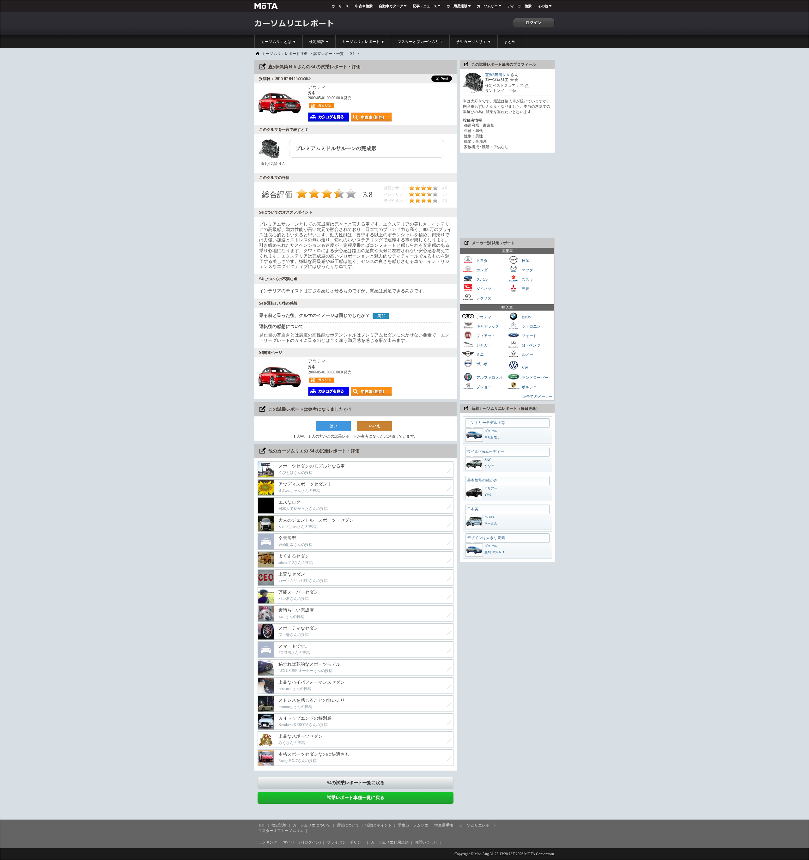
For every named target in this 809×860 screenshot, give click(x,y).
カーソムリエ (487, 6)
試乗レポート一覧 (328, 53)
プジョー (483, 387)
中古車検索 (364, 6)
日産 (525, 260)
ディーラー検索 (519, 6)
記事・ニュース (425, 6)
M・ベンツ (530, 345)
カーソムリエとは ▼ (278, 41)
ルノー (527, 354)
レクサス (483, 298)
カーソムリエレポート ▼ (363, 41)
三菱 (525, 289)
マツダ (527, 270)
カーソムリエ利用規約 (390, 842)
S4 (352, 53)
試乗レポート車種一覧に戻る (355, 797)
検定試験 (279, 825)
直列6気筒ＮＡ (497, 75)
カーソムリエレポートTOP (284, 53)
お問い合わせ (426, 842)
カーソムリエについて (312, 825)
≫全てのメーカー (537, 396)
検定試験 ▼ (319, 41)
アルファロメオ (489, 377)
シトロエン (531, 326)
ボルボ (481, 364)
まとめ (509, 41)
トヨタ (481, 260)
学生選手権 (443, 825)
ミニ (479, 354)
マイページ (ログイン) (302, 842)
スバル (481, 279)
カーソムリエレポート (478, 825)
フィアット (485, 336)
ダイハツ (483, 289)
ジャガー (483, 345)
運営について (348, 825)
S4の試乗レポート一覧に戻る (356, 782)
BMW (526, 317)
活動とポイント (378, 825)
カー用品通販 (457, 6)
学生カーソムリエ (413, 825)
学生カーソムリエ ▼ (473, 41)
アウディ (483, 317)
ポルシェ (529, 387)
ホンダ (481, 270)
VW (524, 368)
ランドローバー (534, 377)
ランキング (267, 842)
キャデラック (487, 326)
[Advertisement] (507, 195)
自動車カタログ (391, 6)
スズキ (527, 279)
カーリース (340, 6)
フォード (529, 336)
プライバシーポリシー (346, 842)
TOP (261, 825)
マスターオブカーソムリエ (420, 41)
